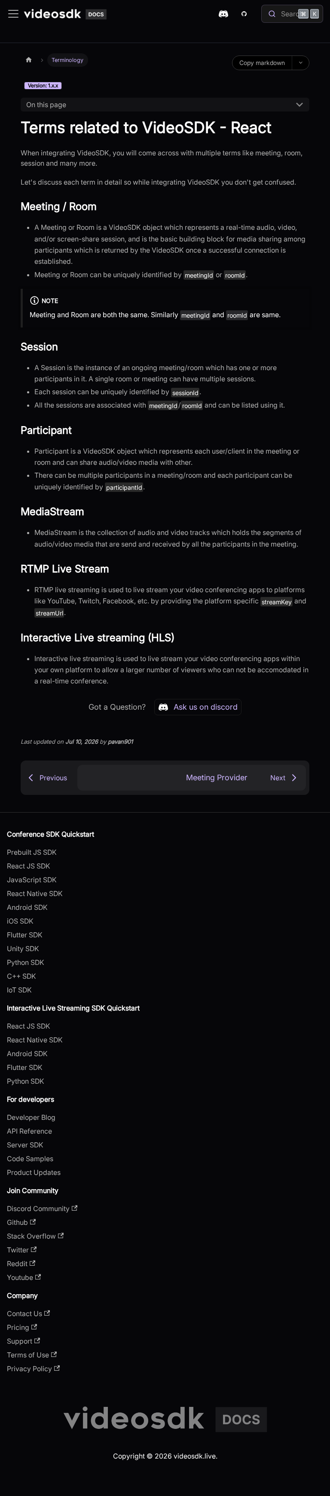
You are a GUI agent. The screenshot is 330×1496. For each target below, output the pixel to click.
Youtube (20, 1277)
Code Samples (30, 1158)
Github (17, 1222)
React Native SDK (35, 893)
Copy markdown (262, 62)
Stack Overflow (31, 1236)
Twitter (18, 1250)
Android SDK (27, 907)
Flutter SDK (25, 934)
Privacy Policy (29, 1368)
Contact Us (24, 1313)
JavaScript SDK (32, 879)
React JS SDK (28, 866)
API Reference (29, 1131)
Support (19, 1341)
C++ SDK (21, 976)
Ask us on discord (206, 706)
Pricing (18, 1327)
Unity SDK (23, 948)
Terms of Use (28, 1355)
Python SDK (25, 962)
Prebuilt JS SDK (32, 852)
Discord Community (38, 1208)
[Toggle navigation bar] (13, 13)
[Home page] (29, 60)
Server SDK (25, 1145)
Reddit (17, 1263)
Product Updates (34, 1172)
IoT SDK (19, 990)
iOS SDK (20, 921)
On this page (46, 104)
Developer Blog (31, 1117)
